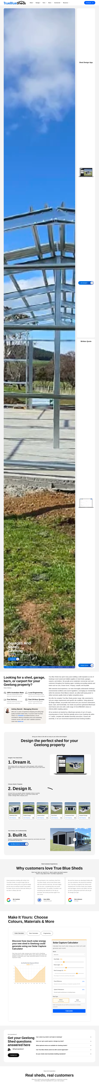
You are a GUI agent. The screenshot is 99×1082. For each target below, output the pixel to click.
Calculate (69, 1011)
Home (5, 688)
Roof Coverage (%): (60, 970)
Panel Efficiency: (58, 981)
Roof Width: (58, 959)
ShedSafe (21, 715)
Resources (65, 2)
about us (20, 721)
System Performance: (59, 989)
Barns (49, 2)
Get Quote (88, 2)
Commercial (57, 2)
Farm (44, 2)
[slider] (74, 839)
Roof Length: (58, 964)
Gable (77, 1000)
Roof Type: (55, 996)
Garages (38, 2)
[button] (13, 659)
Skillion (61, 1000)
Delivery (9, 688)
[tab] (19, 933)
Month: (54, 951)
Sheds (31, 2)
